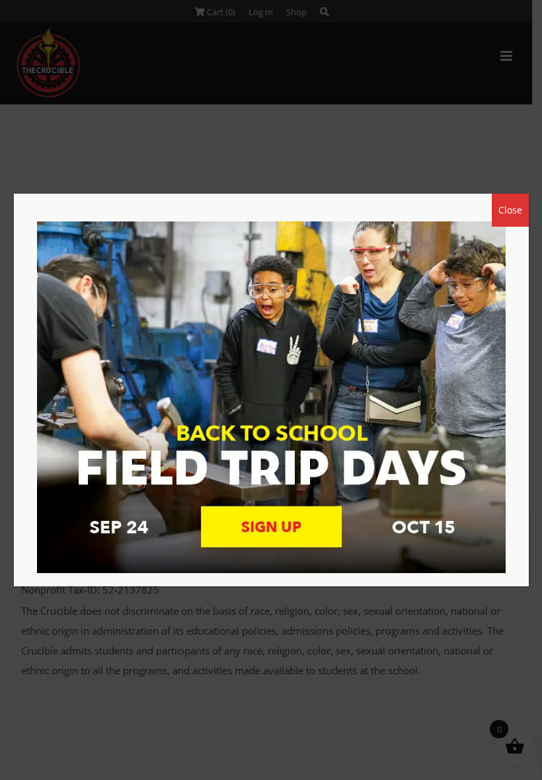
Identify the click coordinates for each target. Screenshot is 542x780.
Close (510, 210)
